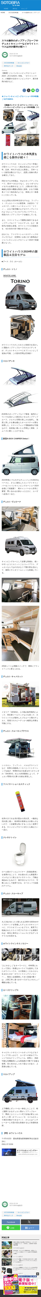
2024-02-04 (13, 54)
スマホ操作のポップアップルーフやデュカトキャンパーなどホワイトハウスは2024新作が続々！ (20, 43)
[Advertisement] (20, 1178)
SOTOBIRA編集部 (15, 56)
